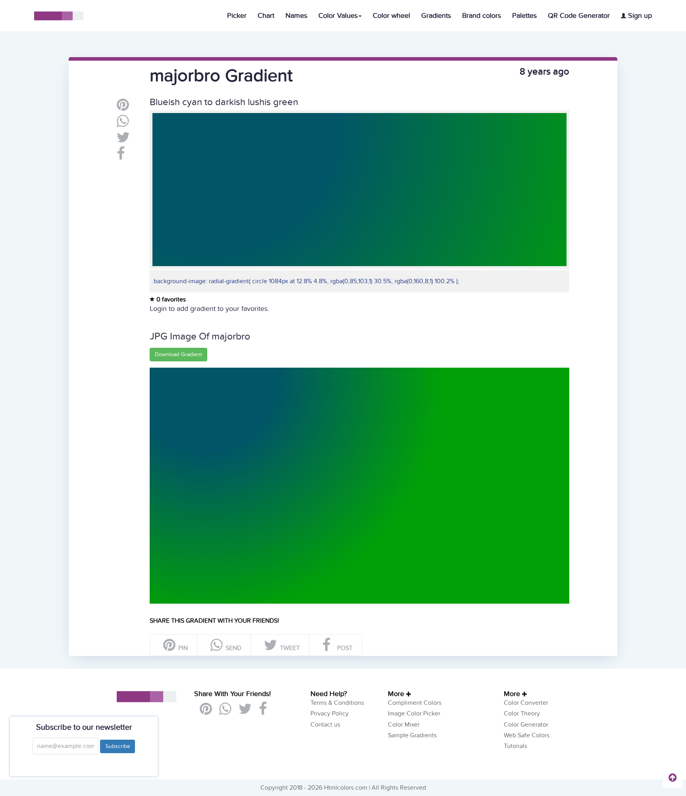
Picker (237, 16)
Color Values (338, 16)
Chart (266, 16)
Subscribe (117, 746)
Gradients (436, 16)
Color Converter (526, 703)
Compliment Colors (414, 703)
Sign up (639, 16)
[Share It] (121, 157)
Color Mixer (404, 725)
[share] (123, 124)
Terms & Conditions (337, 703)
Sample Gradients (412, 735)
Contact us (325, 725)
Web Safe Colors (526, 735)
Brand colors (481, 16)
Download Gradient (178, 354)
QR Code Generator (579, 16)
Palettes (524, 16)
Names (296, 16)
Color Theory (522, 713)
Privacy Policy (329, 713)
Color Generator (526, 725)
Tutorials (515, 746)
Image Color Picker (414, 713)
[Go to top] (673, 777)
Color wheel (391, 16)
